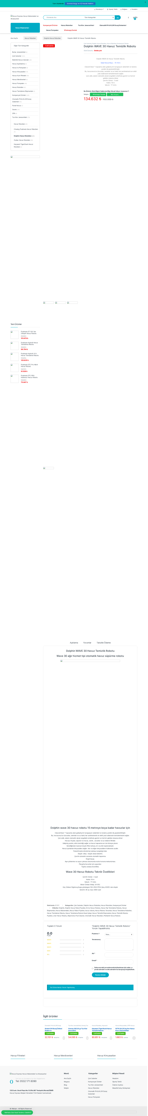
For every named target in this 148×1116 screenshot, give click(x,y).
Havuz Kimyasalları (121, 1025)
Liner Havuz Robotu (60, 916)
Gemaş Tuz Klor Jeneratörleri (78, 1026)
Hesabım (134, 9)
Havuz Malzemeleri (62, 910)
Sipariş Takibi (113, 9)
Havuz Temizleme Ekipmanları (23, 91)
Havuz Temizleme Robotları (122, 910)
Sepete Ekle (62, 1038)
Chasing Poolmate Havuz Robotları (26, 130)
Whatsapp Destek (70, 30)
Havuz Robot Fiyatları (77, 910)
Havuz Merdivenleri (20, 79)
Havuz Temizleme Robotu (56, 913)
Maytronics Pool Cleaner (76, 916)
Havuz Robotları (67, 25)
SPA (14, 113)
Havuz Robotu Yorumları (103, 910)
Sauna (16, 109)
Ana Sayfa (14, 38)
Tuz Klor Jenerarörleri (86, 25)
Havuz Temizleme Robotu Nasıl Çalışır (79, 913)
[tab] (74, 644)
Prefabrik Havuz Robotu (112, 916)
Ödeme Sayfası (117, 1085)
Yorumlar (87, 643)
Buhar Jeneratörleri (19, 52)
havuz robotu (89, 910)
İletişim (66, 1088)
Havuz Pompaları (52, 30)
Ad (93, 953)
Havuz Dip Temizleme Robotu (111, 908)
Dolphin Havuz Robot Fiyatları (75, 908)
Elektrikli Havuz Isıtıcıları (21, 60)
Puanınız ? (95, 933)
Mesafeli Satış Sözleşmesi (121, 1088)
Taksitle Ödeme (104, 643)
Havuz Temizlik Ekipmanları (101, 913)
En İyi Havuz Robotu (93, 908)
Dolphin (61, 908)
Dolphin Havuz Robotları (52, 38)
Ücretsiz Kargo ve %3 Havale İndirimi (80, 3)
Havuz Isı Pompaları (20, 68)
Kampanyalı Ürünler (50, 25)
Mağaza (124, 9)
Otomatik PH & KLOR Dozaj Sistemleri (113, 25)
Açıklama (74, 643)
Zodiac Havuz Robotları (23, 140)
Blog (65, 1085)
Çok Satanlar (87, 43)
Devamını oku (132, 1038)
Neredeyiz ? (100, 9)
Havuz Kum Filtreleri (20, 75)
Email (94, 960)
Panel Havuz (17, 105)
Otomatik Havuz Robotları (94, 916)
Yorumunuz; (96, 939)
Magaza (67, 1082)
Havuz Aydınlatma (19, 64)
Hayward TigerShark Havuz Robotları (100, 1026)
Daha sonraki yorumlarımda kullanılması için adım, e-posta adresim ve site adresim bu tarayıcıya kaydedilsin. (114, 968)
